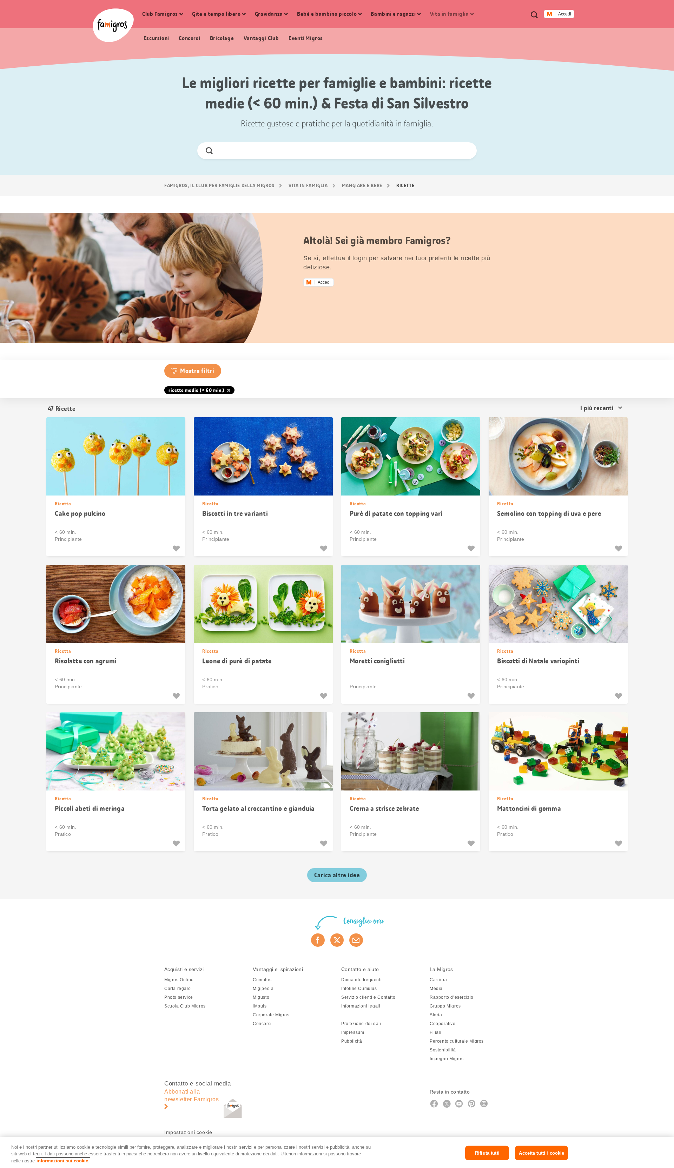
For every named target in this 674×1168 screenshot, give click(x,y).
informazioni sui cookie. (63, 1160)
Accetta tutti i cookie (541, 1152)
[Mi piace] (177, 548)
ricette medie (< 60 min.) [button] (196, 390)
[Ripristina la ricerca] (465, 151)
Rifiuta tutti (487, 1152)
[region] (337, 1152)
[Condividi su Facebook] (318, 940)
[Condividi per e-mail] (356, 940)
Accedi (564, 14)
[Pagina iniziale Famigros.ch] (113, 25)
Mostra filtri (197, 371)
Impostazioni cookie (188, 1132)
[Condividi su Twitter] (337, 940)
